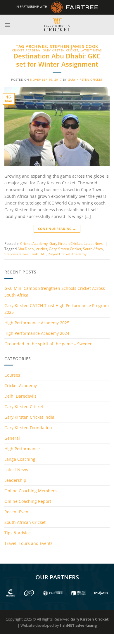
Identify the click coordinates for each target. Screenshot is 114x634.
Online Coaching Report (27, 501)
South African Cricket (25, 522)
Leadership (15, 480)
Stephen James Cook (21, 254)
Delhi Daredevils (20, 396)
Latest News (91, 50)
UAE (42, 254)
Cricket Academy (26, 50)
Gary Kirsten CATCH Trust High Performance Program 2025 (56, 309)
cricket (41, 249)
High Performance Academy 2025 (36, 322)
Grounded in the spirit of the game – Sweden (48, 344)
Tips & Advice (17, 533)
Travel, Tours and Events (28, 543)
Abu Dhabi (26, 249)
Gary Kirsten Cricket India (29, 417)
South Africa (93, 249)
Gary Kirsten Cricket (60, 50)
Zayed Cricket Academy (67, 254)
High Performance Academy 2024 (36, 333)
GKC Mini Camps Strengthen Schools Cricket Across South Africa (54, 291)
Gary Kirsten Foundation (28, 427)
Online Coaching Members (30, 490)
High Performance (22, 448)
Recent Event (17, 512)
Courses (12, 375)
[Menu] (7, 25)
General (12, 438)
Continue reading (57, 228)
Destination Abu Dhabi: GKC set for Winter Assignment (57, 60)
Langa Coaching (19, 459)
